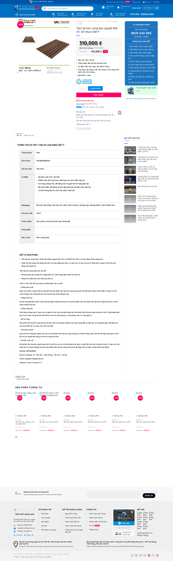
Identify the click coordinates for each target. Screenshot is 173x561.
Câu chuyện (45, 518)
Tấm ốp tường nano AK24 (73, 422)
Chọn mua (95, 88)
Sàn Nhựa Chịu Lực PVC (147, 186)
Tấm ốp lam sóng (95, 21)
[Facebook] (140, 516)
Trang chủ (80, 21)
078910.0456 (147, 14)
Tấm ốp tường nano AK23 (145, 422)
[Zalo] (152, 516)
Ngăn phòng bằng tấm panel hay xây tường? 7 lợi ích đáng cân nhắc (147, 208)
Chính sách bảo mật (73, 518)
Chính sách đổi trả (72, 522)
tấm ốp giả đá (85, 120)
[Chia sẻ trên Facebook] (77, 128)
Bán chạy (87, 115)
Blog (60, 554)
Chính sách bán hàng (97, 514)
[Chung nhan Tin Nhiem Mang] (146, 534)
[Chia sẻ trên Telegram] (90, 128)
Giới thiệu (44, 514)
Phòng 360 (136, 2)
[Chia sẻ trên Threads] (85, 128)
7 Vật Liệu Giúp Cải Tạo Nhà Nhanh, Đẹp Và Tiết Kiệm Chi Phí (148, 149)
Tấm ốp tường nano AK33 (97, 422)
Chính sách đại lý (95, 518)
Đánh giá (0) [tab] (29, 135)
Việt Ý (88, 124)
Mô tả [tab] (19, 135)
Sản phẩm (45, 522)
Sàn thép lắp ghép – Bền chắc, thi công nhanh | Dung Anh (148, 218)
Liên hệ (44, 526)
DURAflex (156, 2)
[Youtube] (146, 516)
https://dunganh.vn (34, 363)
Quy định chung (71, 514)
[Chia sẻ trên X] (80, 128)
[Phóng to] (18, 72)
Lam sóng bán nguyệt (99, 115)
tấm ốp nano (95, 120)
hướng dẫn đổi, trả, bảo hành (103, 546)
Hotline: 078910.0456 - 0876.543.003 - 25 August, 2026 (41, 1)
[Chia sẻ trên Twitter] (82, 128)
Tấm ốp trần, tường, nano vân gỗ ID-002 (24, 423)
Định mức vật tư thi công (116, 2)
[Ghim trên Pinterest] (87, 128)
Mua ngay (99, 95)
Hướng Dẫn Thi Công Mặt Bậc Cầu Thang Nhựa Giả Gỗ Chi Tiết (148, 179)
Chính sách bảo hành (73, 526)
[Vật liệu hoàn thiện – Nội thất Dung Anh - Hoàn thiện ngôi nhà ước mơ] (25, 8)
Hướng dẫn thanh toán (98, 522)
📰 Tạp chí (146, 2)
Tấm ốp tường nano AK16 (121, 422)
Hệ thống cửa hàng (48, 530)
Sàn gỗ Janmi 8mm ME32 (48, 422)
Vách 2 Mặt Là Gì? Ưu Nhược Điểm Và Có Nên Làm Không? (147, 169)
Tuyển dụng (93, 529)
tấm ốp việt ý (106, 120)
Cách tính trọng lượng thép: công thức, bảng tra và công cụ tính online (148, 198)
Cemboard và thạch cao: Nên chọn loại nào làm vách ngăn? (148, 159)
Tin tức (91, 526)
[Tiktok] (140, 525)
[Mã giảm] (98, 81)
